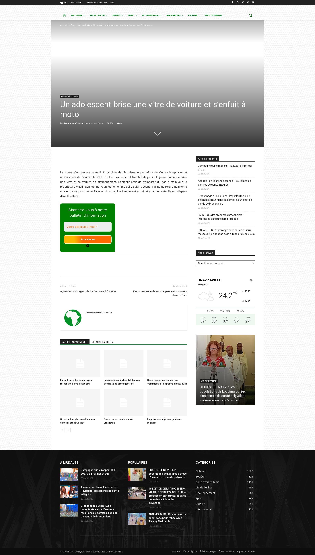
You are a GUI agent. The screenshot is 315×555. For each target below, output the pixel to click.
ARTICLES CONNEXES (74, 342)
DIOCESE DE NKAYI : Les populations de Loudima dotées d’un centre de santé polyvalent (223, 391)
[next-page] (68, 430)
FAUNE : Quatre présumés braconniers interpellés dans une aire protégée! (220, 217)
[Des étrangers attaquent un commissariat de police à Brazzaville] (167, 363)
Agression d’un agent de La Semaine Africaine (88, 291)
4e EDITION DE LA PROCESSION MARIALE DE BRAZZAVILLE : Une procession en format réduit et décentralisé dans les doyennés (167, 495)
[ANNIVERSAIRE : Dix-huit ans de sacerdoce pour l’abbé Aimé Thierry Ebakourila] (137, 519)
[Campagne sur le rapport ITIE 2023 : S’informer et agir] (69, 474)
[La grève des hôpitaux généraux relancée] (167, 402)
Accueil (63, 25)
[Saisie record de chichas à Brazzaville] (123, 402)
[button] (250, 15)
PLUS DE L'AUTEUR (102, 342)
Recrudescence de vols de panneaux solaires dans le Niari (160, 293)
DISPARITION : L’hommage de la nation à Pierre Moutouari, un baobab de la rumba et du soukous (226, 232)
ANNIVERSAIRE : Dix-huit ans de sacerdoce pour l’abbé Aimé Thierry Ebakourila (167, 518)
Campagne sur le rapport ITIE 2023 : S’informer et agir (225, 167)
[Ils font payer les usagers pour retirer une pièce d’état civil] (80, 363)
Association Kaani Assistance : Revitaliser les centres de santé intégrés (224, 182)
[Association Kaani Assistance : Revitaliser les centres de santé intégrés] (69, 492)
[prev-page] (62, 430)
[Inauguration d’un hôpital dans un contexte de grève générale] (123, 363)
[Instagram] (238, 3)
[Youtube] (253, 3)
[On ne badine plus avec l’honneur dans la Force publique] (80, 402)
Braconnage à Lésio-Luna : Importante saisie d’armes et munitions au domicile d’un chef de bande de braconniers (225, 200)
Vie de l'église (209, 381)
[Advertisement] (106, 54)
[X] (243, 3)
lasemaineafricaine (73, 123)
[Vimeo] (248, 3)
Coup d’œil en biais (80, 25)
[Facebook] (232, 3)
